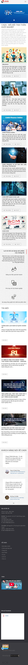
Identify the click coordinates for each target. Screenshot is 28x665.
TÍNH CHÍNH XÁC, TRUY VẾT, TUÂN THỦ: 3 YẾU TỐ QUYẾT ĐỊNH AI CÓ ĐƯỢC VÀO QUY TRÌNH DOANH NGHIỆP (13, 395)
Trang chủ (4, 550)
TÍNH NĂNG (8, 76)
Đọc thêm (5, 340)
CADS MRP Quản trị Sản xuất (10, 197)
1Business (5, 64)
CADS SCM (5, 231)
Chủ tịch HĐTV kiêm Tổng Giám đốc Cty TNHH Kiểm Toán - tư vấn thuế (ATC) (17, 472)
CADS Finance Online (8, 132)
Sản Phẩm (4, 552)
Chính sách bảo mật (7, 548)
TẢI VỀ (17, 176)
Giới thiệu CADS (6, 546)
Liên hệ (4, 556)
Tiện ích (4, 558)
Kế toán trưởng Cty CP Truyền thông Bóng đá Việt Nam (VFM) (17, 498)
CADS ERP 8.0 (6, 97)
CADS (6, 615)
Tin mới (5, 308)
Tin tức (3, 554)
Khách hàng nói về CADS (13, 450)
